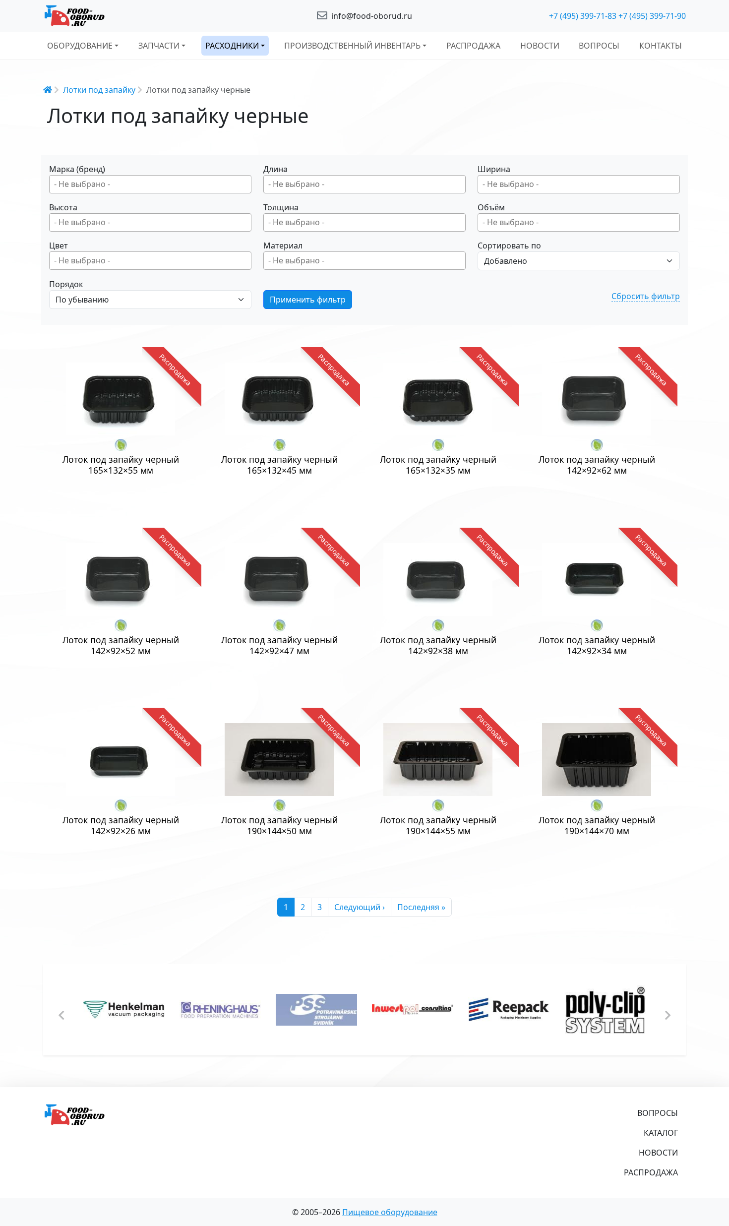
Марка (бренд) (77, 169)
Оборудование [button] (80, 45)
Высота (63, 207)
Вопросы (599, 45)
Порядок (66, 284)
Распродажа (473, 45)
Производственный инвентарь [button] (352, 45)
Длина (275, 169)
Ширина (494, 169)
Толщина (281, 207)
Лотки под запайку (99, 89)
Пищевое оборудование (389, 1212)
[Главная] (146, 16)
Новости (539, 45)
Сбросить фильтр (645, 296)
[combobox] (150, 184)
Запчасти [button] (159, 45)
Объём (491, 207)
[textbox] (152, 184)
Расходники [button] (232, 45)
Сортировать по (509, 245)
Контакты (660, 45)
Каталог (661, 1132)
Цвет (58, 245)
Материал (283, 245)
